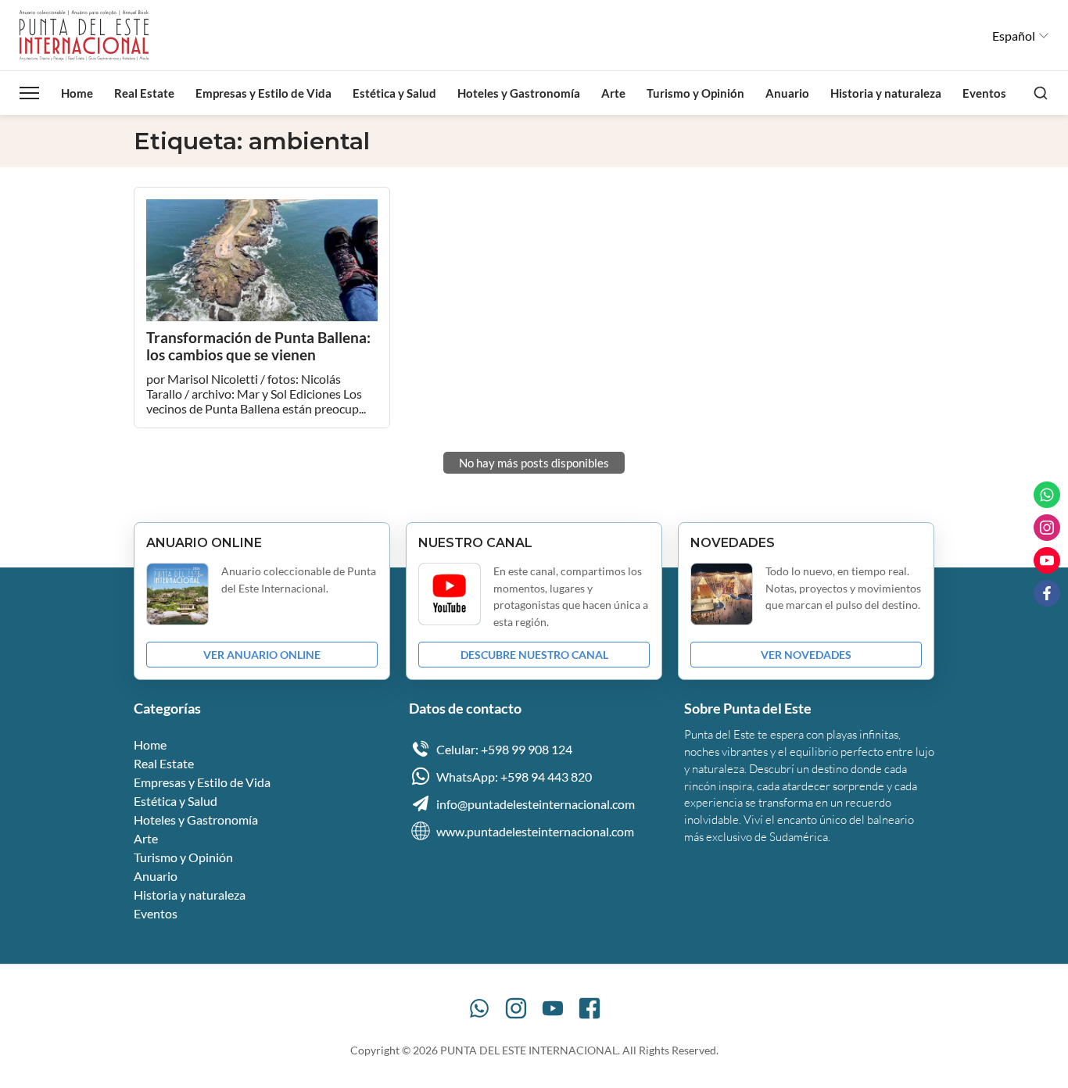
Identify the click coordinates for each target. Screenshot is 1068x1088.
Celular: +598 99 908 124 (504, 749)
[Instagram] (516, 1008)
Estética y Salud (394, 93)
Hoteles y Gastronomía (518, 93)
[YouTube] (552, 1008)
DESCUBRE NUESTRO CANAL (534, 654)
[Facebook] (589, 1008)
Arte (613, 93)
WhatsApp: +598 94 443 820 (514, 776)
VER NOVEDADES (806, 654)
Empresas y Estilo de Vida (263, 93)
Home (77, 93)
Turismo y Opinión (695, 93)
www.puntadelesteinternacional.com (535, 831)
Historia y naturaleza (885, 93)
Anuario (787, 93)
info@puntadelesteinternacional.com (535, 803)
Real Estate (144, 93)
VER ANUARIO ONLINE (262, 654)
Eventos (984, 93)
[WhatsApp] (479, 1008)
